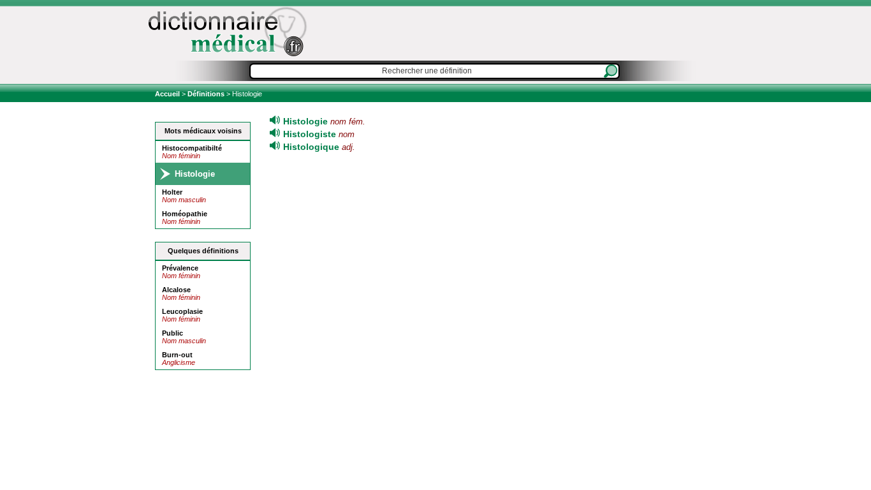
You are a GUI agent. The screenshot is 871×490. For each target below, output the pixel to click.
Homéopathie (184, 214)
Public (172, 333)
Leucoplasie (182, 311)
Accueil (168, 94)
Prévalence (180, 268)
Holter (172, 192)
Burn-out (177, 355)
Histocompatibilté (192, 148)
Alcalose (176, 289)
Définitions (205, 94)
